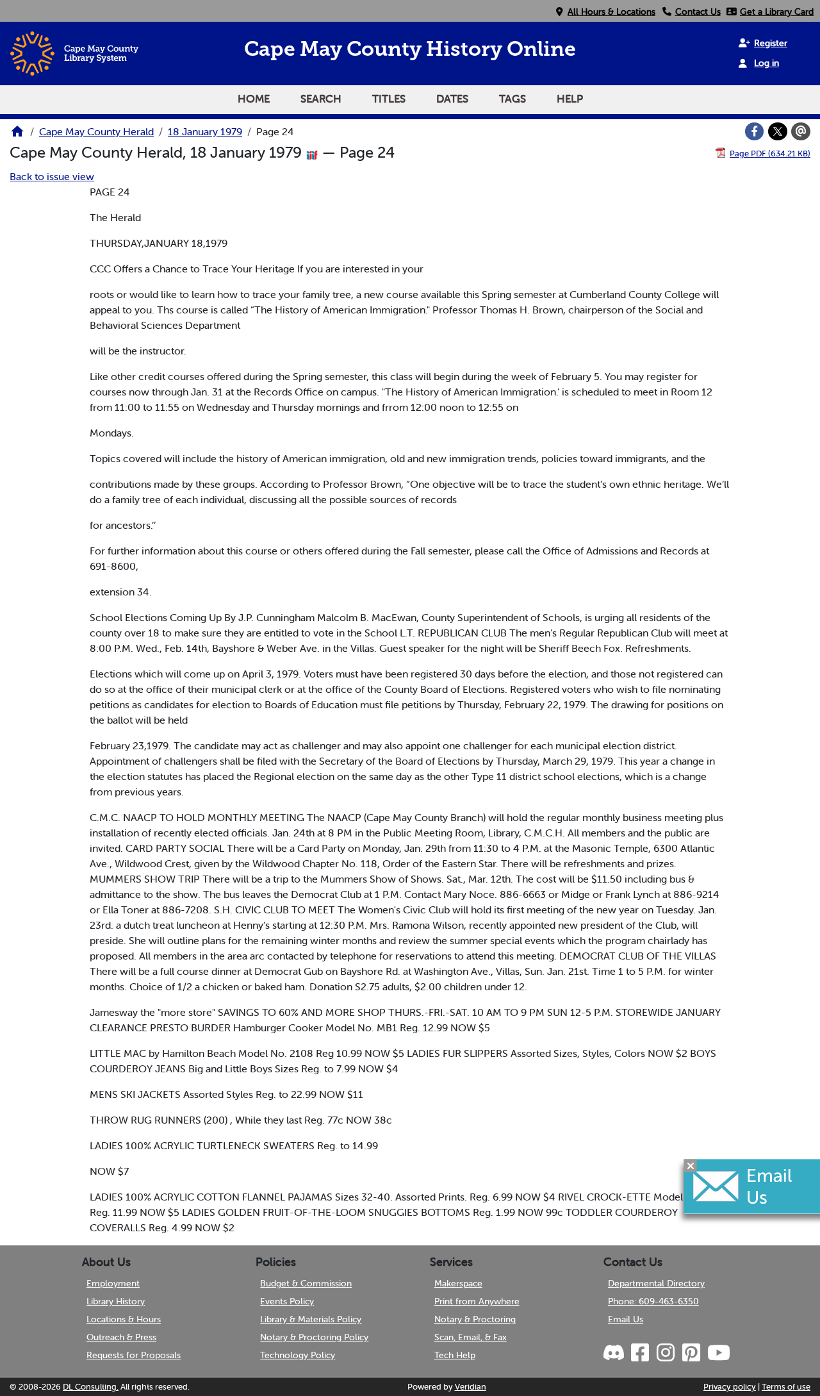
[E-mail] (800, 131)
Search (320, 99)
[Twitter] (777, 131)
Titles (389, 99)
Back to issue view (52, 176)
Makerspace (458, 1283)
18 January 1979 (205, 131)
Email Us (625, 1319)
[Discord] (615, 1353)
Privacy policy (729, 1386)
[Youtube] (718, 1353)
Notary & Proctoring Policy (314, 1337)
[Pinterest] (690, 1353)
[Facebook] (754, 131)
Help (570, 99)
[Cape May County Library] (17, 135)
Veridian (470, 1386)
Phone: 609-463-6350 (653, 1301)
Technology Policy (297, 1355)
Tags (512, 99)
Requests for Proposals (133, 1355)
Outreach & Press (121, 1337)
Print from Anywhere (477, 1301)
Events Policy (287, 1301)
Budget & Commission (306, 1283)
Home (254, 99)
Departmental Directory (656, 1283)
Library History (115, 1301)
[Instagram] (665, 1353)
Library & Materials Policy (310, 1319)
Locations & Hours (123, 1319)
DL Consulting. (91, 1386)
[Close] (690, 1165)
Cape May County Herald (96, 131)
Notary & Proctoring (475, 1319)
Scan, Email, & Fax (470, 1337)
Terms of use (786, 1386)
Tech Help (454, 1355)
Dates (452, 99)
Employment (113, 1283)
